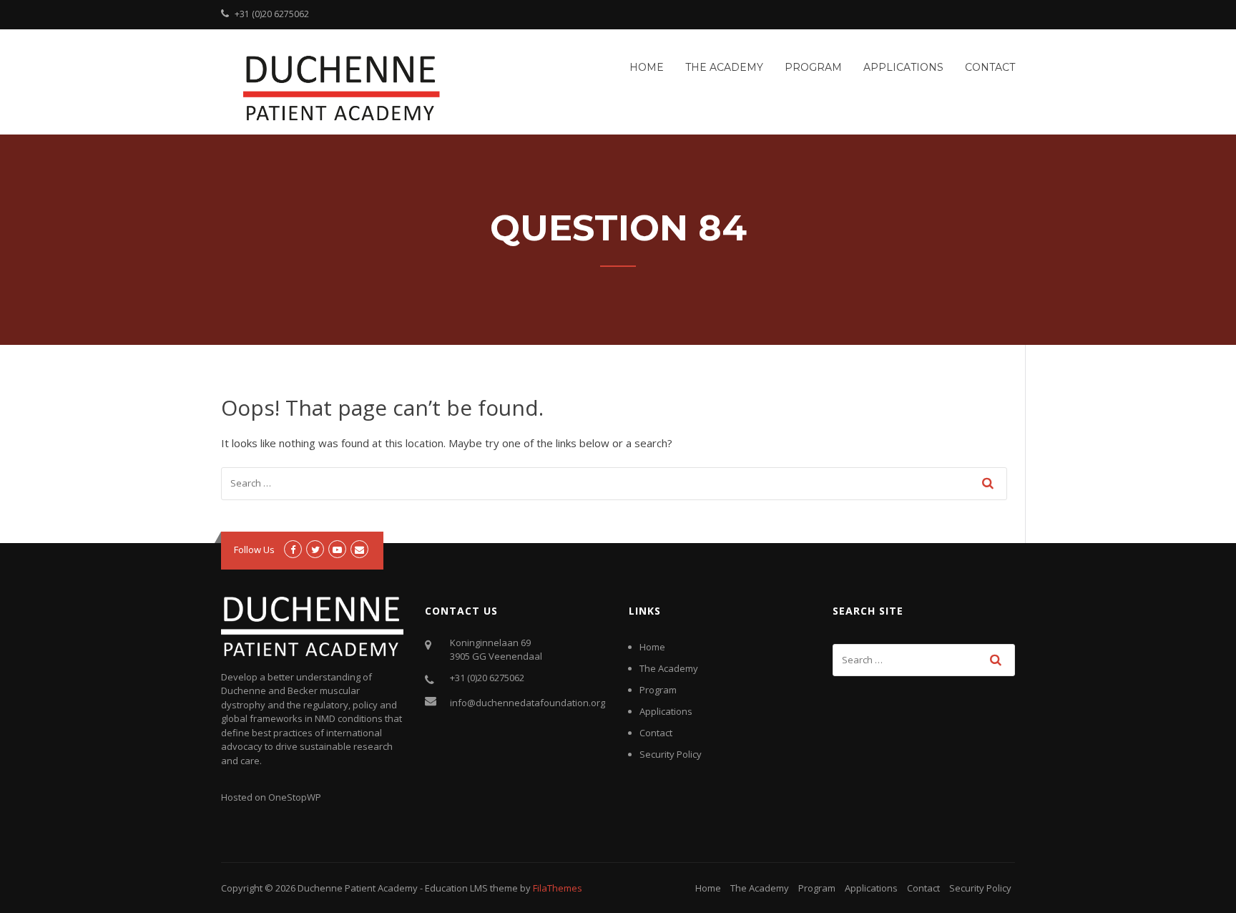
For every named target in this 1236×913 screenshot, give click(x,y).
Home (646, 67)
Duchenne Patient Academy (358, 888)
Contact (990, 67)
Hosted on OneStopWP (271, 797)
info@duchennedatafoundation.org (527, 702)
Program (813, 67)
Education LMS (456, 888)
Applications (903, 67)
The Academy (724, 67)
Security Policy (670, 754)
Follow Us (254, 549)
